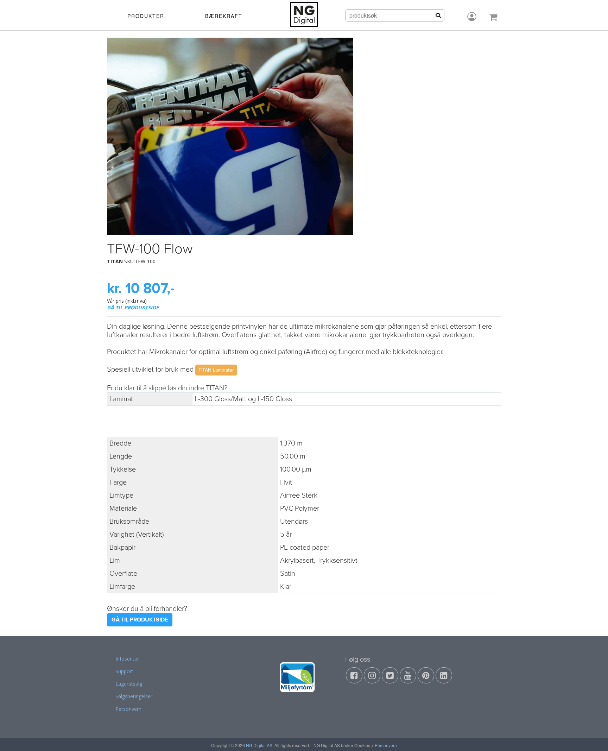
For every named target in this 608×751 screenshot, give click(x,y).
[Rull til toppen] (593, 736)
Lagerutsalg (128, 683)
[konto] (471, 16)
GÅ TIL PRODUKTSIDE (133, 307)
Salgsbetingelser (133, 696)
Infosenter (127, 658)
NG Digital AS (259, 745)
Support (124, 671)
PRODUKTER (145, 15)
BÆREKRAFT (223, 15)
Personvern (128, 709)
